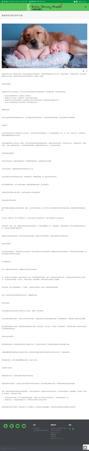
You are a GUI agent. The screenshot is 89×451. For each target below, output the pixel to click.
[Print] (83, 71)
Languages (83, 1)
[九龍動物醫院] (44, 7)
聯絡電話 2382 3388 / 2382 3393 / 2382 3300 (15, 1)
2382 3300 (58, 430)
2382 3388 (59, 428)
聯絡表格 (53, 434)
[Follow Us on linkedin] (73, 429)
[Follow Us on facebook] (70, 429)
